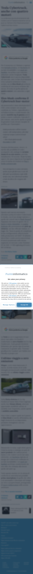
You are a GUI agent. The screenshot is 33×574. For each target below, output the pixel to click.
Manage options (9, 305)
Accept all (24, 305)
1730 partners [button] (13, 283)
